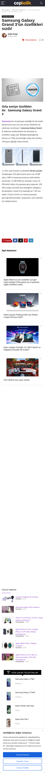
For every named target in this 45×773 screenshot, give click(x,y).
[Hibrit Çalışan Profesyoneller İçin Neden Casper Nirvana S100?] (22, 302)
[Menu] (3, 3)
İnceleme (19, 599)
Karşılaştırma (20, 622)
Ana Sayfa (6, 10)
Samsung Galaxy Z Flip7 (25, 679)
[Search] (41, 3)
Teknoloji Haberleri (19, 10)
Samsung (18, 683)
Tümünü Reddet (22, 768)
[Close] (42, 730)
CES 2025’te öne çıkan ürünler (17, 380)
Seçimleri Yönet (22, 761)
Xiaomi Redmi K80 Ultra (24, 706)
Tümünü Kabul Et (22, 755)
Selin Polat (13, 34)
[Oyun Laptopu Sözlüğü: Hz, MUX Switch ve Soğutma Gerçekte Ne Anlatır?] (22, 335)
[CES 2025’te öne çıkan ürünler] (22, 367)
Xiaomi (17, 710)
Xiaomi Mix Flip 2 (22, 719)
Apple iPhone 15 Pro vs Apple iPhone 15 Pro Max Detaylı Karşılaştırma (27, 631)
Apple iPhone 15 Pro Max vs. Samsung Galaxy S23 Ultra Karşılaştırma (27, 657)
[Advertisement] (22, 62)
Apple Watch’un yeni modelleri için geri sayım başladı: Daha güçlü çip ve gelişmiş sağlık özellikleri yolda (21, 282)
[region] (22, 751)
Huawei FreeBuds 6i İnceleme (27, 597)
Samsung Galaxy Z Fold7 (25, 692)
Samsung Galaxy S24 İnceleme (27, 607)
